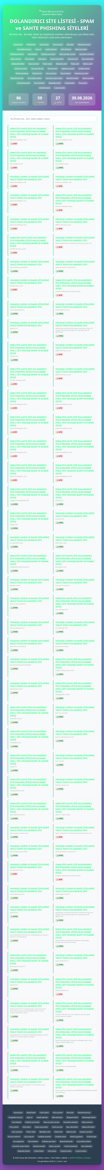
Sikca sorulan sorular (67, 54)
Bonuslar (70, 44)
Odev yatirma (16, 59)
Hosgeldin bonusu (24, 49)
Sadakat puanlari (68, 68)
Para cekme (29, 59)
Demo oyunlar (88, 78)
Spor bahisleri (39, 83)
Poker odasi (47, 64)
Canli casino (44, 44)
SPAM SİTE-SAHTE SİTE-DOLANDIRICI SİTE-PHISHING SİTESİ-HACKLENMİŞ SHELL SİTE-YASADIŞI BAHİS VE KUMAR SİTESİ (29, 134)
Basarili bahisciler (17, 78)
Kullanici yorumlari (48, 54)
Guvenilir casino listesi (54, 78)
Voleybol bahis (44, 88)
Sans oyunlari (34, 64)
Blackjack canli (61, 64)
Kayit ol (38, 49)
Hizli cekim (42, 59)
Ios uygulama (51, 73)
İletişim (88, 1158)
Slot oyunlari (58, 44)
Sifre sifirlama (66, 49)
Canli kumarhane (23, 83)
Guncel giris (18, 44)
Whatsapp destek (17, 54)
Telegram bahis (81, 49)
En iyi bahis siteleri (34, 78)
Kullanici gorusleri (81, 73)
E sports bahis (59, 88)
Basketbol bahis (55, 83)
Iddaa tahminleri (18, 64)
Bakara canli (87, 64)
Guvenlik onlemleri (87, 54)
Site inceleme (66, 73)
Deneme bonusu (84, 44)
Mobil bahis (31, 44)
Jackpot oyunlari (21, 68)
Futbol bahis (69, 83)
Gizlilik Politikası (76, 1158)
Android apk (37, 73)
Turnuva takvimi (37, 68)
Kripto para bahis (56, 59)
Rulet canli (75, 64)
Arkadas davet (84, 68)
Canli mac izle (73, 59)
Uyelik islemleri (51, 49)
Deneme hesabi (72, 78)
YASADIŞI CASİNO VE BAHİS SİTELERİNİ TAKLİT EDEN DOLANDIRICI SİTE (29, 179)
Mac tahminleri (87, 59)
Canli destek (32, 54)
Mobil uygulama (22, 73)
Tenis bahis (83, 83)
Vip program (52, 68)
